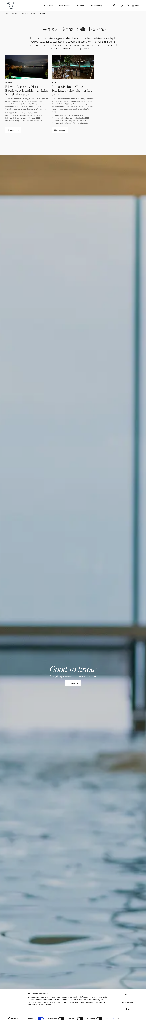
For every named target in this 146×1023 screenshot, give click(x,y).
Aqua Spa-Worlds (11, 14)
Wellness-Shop (96, 5)
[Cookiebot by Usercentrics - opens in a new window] (13, 1018)
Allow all (128, 995)
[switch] (61, 1018)
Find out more (73, 684)
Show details (111, 1019)
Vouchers (80, 5)
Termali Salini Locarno (29, 14)
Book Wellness (64, 5)
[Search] (128, 5)
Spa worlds (48, 5)
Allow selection (128, 1002)
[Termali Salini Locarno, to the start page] (13, 5)
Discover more (13, 131)
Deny (128, 1009)
